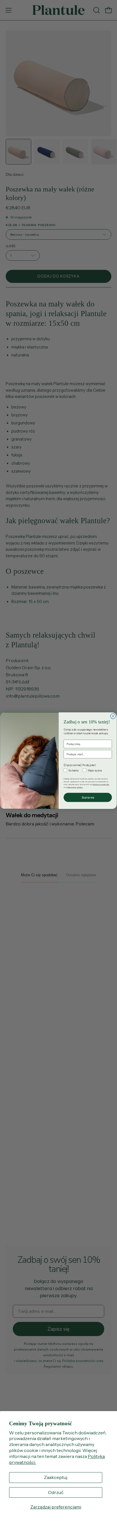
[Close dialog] (113, 716)
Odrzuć (56, 1492)
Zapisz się (88, 797)
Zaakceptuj (55, 1477)
